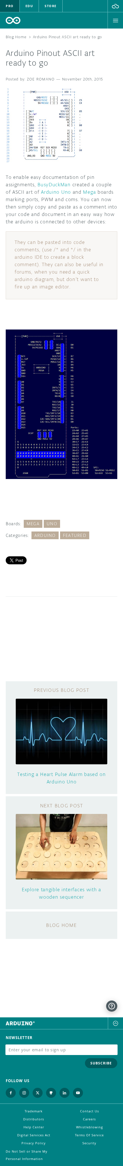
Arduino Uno (56, 192)
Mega (89, 192)
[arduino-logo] (13, 20)
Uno (52, 523)
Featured (74, 535)
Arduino (45, 535)
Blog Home (16, 37)
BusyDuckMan (54, 184)
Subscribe (101, 1063)
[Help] (111, 1006)
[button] (115, 6)
